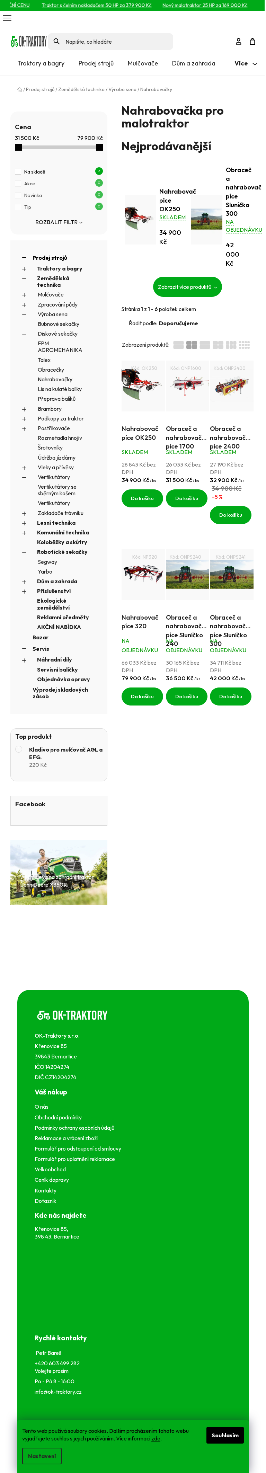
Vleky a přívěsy (56, 467)
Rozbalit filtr (56, 222)
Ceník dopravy (52, 1179)
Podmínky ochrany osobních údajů (75, 1127)
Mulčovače (51, 294)
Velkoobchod (51, 1169)
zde (155, 1438)
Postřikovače (54, 428)
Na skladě (62, 172)
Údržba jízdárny (57, 457)
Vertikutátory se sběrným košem (57, 490)
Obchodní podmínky (58, 1117)
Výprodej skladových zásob (60, 693)
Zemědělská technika (53, 281)
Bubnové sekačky (58, 323)
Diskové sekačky (58, 333)
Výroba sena (53, 314)
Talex (44, 359)
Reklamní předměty (63, 617)
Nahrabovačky (55, 379)
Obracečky (51, 369)
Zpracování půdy (58, 304)
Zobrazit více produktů (185, 286)
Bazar (40, 637)
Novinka (62, 195)
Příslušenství (54, 590)
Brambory (50, 408)
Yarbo (45, 571)
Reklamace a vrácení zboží (67, 1138)
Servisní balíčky (57, 669)
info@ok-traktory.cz (58, 1391)
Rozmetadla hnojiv (60, 437)
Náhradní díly (54, 659)
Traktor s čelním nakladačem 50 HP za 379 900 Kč (87, 5)
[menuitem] (40, 63)
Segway (47, 561)
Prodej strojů (50, 257)
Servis (41, 648)
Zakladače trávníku (60, 512)
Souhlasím (225, 1435)
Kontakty (47, 1190)
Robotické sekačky (62, 551)
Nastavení (42, 1456)
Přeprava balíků (57, 398)
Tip (62, 207)
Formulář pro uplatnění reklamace (76, 1158)
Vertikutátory (54, 476)
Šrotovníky (50, 447)
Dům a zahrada (57, 581)
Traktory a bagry (59, 268)
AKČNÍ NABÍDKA (59, 626)
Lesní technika (56, 522)
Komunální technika (63, 532)
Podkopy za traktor (61, 418)
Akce (62, 183)
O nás (41, 1106)
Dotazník (45, 1200)
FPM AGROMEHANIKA (60, 346)
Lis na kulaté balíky (60, 388)
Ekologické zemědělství (53, 604)
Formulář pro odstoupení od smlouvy (79, 1148)
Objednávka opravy (63, 679)
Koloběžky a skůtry (62, 542)
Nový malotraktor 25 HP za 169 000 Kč (195, 5)
